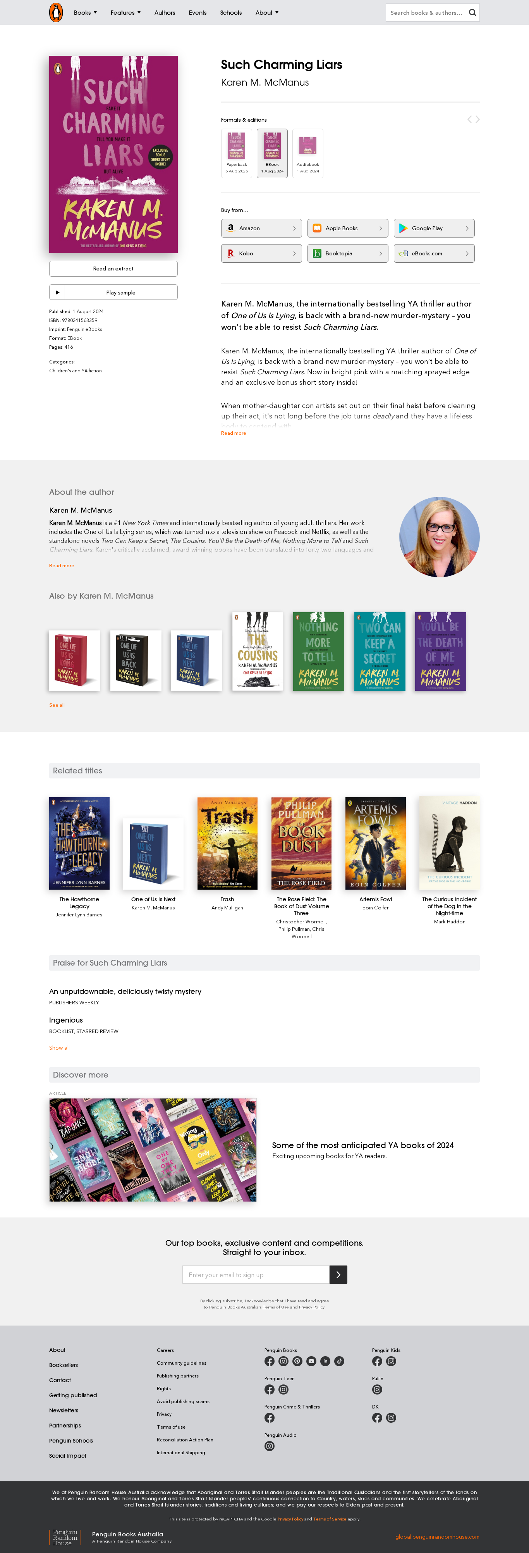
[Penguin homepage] (56, 12)
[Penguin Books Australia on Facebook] (269, 1361)
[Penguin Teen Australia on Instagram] (283, 1389)
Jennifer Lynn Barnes (79, 914)
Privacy (164, 1413)
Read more (233, 432)
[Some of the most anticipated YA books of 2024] (153, 1150)
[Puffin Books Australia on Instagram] (377, 1389)
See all (57, 704)
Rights (164, 1388)
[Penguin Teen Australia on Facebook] (269, 1389)
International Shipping (181, 1452)
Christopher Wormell (301, 921)
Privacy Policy (312, 1306)
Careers (165, 1349)
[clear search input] (472, 13)
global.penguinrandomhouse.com (437, 1536)
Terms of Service (330, 1518)
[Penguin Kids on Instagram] (391, 1361)
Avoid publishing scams (183, 1401)
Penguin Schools (71, 1440)
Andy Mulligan (227, 907)
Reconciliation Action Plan (185, 1439)
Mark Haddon (449, 921)
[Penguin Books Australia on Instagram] (283, 1361)
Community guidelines (181, 1362)
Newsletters (63, 1410)
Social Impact (67, 1455)
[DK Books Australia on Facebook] (377, 1418)
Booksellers (63, 1365)
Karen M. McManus (265, 82)
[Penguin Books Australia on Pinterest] (297, 1361)
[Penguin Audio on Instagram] (269, 1446)
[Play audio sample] (57, 292)
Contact (60, 1380)
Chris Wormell (308, 932)
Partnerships (65, 1425)
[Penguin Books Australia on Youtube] (311, 1361)
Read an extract (113, 268)
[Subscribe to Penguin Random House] (338, 1274)
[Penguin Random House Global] (70, 1536)
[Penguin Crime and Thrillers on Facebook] (269, 1418)
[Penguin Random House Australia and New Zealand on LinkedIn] (325, 1361)
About (57, 1349)
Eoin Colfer (375, 907)
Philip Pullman (294, 928)
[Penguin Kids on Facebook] (377, 1361)
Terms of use (171, 1426)
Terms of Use (276, 1306)
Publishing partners (178, 1375)
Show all (59, 1047)
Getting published (73, 1395)
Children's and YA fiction (75, 370)
